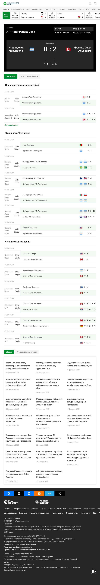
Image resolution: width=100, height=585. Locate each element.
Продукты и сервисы (39, 513)
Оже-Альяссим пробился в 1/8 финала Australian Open (79, 436)
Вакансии (8, 524)
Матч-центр (6, 15)
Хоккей (51, 508)
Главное (6, 9)
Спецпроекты (10, 513)
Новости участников (29, 76)
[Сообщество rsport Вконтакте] (29, 493)
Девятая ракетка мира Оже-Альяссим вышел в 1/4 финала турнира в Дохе (19, 402)
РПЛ (28, 9)
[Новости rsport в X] (60, 493)
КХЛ (87, 9)
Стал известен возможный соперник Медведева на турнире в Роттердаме (79, 418)
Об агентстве (72, 513)
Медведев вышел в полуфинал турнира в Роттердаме (76, 402)
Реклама (23, 513)
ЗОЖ (44, 508)
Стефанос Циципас (31, 287)
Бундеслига (72, 9)
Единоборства (75, 508)
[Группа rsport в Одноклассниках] (39, 493)
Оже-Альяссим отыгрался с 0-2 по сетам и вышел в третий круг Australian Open (18, 455)
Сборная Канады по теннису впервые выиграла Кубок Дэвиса (19, 474)
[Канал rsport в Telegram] (49, 493)
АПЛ (46, 9)
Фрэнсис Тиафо (29, 254)
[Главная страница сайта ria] (4, 3)
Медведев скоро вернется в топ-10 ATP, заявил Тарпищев (19, 418)
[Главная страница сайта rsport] (17, 3)
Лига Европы (37, 9)
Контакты (85, 513)
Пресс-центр (58, 513)
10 (94, 211)
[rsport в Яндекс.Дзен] (19, 493)
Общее (9, 352)
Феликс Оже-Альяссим (82, 49)
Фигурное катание (21, 508)
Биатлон (35, 508)
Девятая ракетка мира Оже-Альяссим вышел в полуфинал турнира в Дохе (79, 382)
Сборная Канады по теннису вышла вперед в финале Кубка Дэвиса (49, 474)
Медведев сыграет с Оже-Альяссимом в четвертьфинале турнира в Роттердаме (48, 420)
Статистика (10, 76)
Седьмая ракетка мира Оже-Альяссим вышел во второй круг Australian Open (49, 455)
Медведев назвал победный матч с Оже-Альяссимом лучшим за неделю (49, 402)
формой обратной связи (14, 570)
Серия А (62, 9)
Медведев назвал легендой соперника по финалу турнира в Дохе (48, 366)
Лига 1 (81, 9)
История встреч (11, 125)
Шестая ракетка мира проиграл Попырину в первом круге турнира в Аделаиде (78, 456)
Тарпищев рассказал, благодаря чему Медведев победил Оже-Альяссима (18, 366)
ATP (9, 31)
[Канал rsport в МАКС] (9, 493)
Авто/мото (61, 508)
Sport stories (89, 508)
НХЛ (93, 9)
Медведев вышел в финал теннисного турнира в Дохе (79, 364)
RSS (94, 513)
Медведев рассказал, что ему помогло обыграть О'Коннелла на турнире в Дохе (48, 383)
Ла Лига (53, 9)
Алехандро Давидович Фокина (36, 326)
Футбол (7, 508)
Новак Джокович (30, 309)
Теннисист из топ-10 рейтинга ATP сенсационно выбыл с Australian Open (48, 438)
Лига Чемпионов (17, 9)
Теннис (10, 28)
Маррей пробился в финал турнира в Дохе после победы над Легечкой (18, 382)
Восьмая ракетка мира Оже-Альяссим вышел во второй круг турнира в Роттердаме (19, 438)
